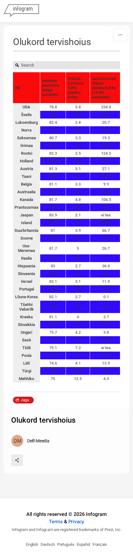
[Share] (17, 460)
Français (99, 544)
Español (83, 544)
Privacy (76, 521)
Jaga (25, 400)
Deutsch (48, 544)
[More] (120, 35)
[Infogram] (21, 11)
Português (65, 544)
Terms (56, 521)
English (32, 544)
